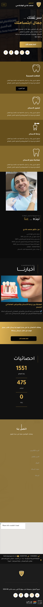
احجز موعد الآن (30, 44)
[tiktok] (6, 52)
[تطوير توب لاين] (21, 602)
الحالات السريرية (33, 76)
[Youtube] (27, 52)
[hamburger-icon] (4, 4)
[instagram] (22, 52)
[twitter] (16, 52)
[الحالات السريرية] (36, 69)
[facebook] (11, 52)
